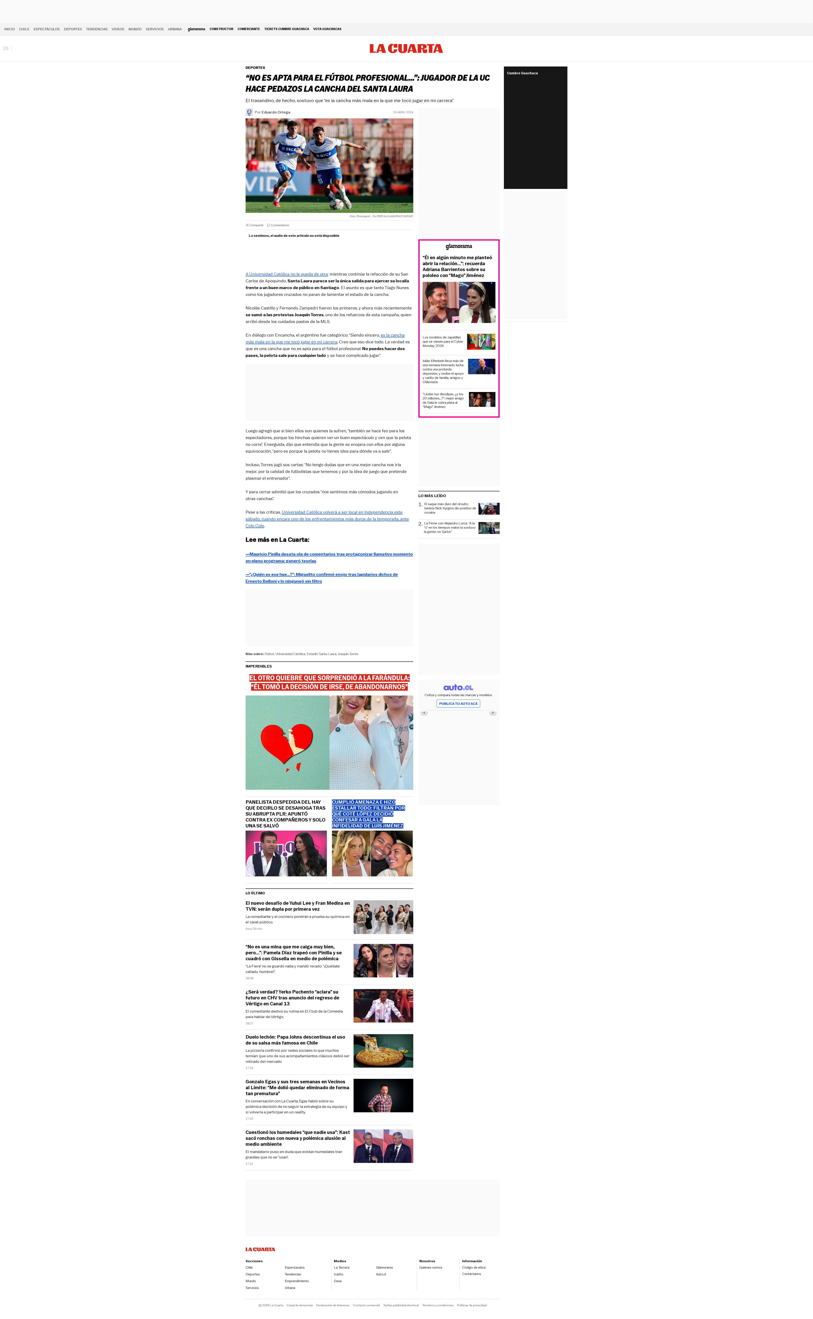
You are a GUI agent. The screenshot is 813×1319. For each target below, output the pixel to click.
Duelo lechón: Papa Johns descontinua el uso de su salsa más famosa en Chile (295, 1040)
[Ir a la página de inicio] (406, 48)
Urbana (175, 29)
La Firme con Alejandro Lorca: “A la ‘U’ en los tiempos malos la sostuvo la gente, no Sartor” (450, 527)
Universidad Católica (290, 653)
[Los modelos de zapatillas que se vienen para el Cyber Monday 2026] (481, 342)
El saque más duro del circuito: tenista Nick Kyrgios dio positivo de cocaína (450, 508)
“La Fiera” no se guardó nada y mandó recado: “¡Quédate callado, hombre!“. (293, 968)
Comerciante (249, 28)
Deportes (73, 29)
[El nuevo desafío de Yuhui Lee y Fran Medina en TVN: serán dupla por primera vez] (383, 917)
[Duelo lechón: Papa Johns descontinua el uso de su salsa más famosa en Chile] (383, 1051)
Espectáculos (47, 29)
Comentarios (280, 225)
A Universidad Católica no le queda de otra (287, 274)
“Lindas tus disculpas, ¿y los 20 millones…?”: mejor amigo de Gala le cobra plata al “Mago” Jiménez (443, 400)
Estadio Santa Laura (321, 653)
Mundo (135, 29)
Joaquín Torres (348, 653)
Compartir (257, 225)
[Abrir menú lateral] (7, 48)
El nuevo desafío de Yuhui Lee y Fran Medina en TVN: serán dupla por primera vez (298, 906)
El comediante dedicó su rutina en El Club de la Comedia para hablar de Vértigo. (294, 1014)
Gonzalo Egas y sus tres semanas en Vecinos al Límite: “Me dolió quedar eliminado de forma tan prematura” (297, 1088)
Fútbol (269, 653)
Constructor (221, 28)
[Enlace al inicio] (459, 247)
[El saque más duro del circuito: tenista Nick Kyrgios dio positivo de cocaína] (489, 509)
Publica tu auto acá (458, 703)
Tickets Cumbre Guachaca (286, 28)
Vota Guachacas (327, 28)
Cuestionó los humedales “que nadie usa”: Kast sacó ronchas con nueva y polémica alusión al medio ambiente (298, 1138)
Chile (24, 29)
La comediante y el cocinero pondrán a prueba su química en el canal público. (298, 919)
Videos (118, 29)
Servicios (155, 29)
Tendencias (97, 29)
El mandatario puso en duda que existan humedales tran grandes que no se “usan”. (294, 1154)
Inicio (9, 29)
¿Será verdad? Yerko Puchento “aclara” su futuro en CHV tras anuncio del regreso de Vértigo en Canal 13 (292, 998)
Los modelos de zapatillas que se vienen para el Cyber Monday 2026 (443, 341)
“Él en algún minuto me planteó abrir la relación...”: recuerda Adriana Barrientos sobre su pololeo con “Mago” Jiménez (457, 266)
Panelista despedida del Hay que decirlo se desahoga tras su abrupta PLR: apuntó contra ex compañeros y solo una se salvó (285, 814)
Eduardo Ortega (276, 112)
